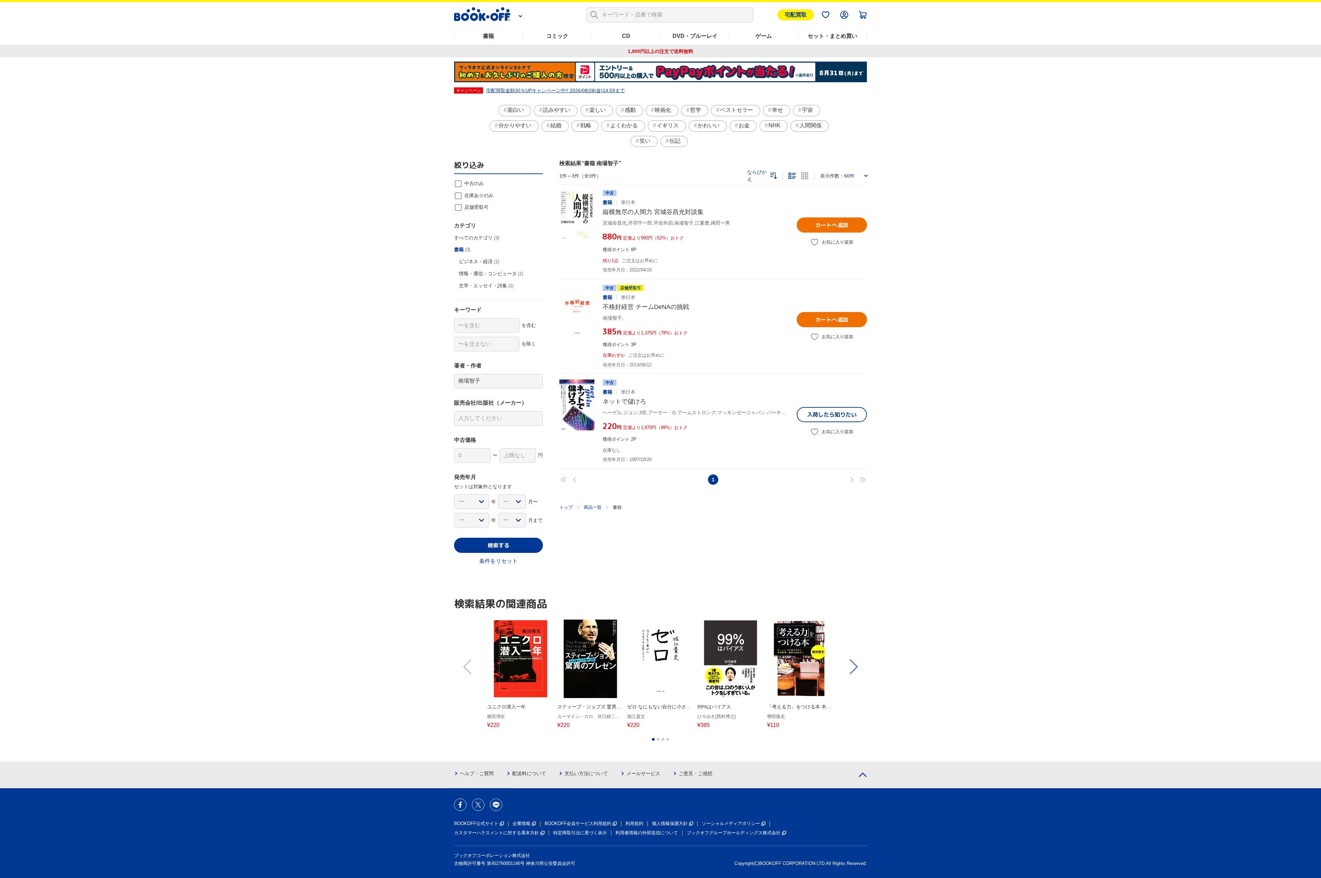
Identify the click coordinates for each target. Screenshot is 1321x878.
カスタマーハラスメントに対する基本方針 (496, 832)
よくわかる (624, 125)
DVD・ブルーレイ (695, 36)
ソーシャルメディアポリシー (731, 823)
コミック (557, 36)
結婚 (555, 125)
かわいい (709, 125)
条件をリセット (498, 561)
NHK (775, 125)
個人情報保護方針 (670, 823)
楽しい (597, 110)
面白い (515, 110)
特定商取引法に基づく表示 (580, 832)
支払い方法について (586, 773)
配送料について (529, 773)
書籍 (488, 36)
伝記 (674, 141)
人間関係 (810, 125)
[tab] (653, 739)
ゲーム (763, 36)
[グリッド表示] (805, 176)
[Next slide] (853, 666)
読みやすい (556, 110)
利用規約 (634, 823)
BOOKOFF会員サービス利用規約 (578, 823)
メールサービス (643, 773)
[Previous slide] (468, 666)
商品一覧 (593, 507)
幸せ (777, 110)
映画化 (663, 110)
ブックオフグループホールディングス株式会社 (734, 832)
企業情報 (521, 823)
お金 (744, 125)
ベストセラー (736, 110)
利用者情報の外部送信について (646, 832)
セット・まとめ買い (832, 36)
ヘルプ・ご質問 (477, 773)
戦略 (585, 125)
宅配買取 (796, 15)
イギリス (668, 125)
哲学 (695, 110)
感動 (630, 110)
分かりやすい (514, 125)
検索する (498, 545)
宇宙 (807, 110)
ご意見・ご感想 (695, 773)
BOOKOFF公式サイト (476, 823)
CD (626, 36)
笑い (645, 141)
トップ (566, 507)
